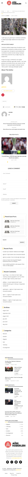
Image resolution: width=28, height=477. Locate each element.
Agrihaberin (18, 470)
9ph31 (4, 294)
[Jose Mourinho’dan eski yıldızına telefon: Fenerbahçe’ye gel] (9, 402)
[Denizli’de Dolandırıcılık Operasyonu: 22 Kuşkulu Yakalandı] (9, 390)
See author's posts (8, 90)
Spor (8, 11)
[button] (2, 150)
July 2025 (5, 319)
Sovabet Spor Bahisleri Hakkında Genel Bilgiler (13, 251)
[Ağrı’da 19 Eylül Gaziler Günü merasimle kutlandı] (9, 369)
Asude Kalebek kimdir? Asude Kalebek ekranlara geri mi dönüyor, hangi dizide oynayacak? (14, 283)
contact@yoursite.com (17, 458)
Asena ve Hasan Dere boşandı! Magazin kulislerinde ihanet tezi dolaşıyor (12, 260)
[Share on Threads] (20, 107)
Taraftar (4, 101)
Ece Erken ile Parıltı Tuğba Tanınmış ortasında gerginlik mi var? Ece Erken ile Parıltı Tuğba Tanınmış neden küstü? (13, 276)
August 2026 (6, 310)
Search (4, 239)
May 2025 (5, 324)
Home (2, 11)
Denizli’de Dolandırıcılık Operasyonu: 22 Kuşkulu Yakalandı (18, 391)
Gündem (5, 336)
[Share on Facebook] (16, 107)
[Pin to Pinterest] (19, 107)
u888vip (4, 282)
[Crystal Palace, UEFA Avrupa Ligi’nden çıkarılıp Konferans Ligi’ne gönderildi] (14, 145)
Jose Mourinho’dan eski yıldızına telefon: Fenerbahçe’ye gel (18, 403)
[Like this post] (14, 107)
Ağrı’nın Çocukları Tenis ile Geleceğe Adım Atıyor (14, 257)
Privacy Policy (14, 475)
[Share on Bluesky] (22, 107)
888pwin (5, 300)
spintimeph (5, 289)
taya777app (5, 275)
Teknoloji (5, 344)
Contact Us (18, 473)
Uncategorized (6, 347)
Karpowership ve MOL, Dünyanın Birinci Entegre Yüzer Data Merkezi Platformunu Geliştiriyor (13, 413)
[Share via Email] (23, 107)
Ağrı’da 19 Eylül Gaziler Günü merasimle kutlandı (14, 254)
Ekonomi (5, 333)
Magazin (5, 339)
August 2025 (6, 316)
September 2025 (6, 313)
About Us (12, 473)
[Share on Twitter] (17, 107)
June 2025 (5, 321)
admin (7, 15)
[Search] (26, 3)
